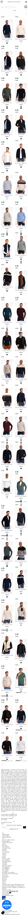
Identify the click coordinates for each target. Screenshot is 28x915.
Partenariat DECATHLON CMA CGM (10, 873)
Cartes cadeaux (5, 876)
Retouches (4, 879)
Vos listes (4, 853)
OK (24, 827)
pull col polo (24, 779)
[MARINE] (7, 43)
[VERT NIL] (21, 263)
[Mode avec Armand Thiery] (14, 2)
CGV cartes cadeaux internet (8, 840)
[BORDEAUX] (21, 261)
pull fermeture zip (16, 806)
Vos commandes (5, 852)
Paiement (4, 854)
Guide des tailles (5, 835)
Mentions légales (6, 841)
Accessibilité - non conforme (8, 872)
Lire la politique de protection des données (9, 909)
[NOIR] (7, 74)
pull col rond (4, 780)
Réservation (4, 877)
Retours (4, 857)
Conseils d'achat (5, 834)
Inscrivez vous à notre (14, 825)
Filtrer (14, 10)
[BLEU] (21, 259)
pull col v (23, 780)
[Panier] (26, 1)
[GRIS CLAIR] (7, 198)
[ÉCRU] (21, 625)
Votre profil (4, 850)
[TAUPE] (7, 383)
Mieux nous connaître (7, 865)
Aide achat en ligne (6, 858)
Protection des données (7, 842)
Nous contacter (5, 846)
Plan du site (4, 845)
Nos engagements (6, 867)
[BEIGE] (21, 43)
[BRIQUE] (21, 383)
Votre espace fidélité (6, 861)
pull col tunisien (11, 780)
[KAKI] (7, 468)
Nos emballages (5, 868)
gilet (7, 773)
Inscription (4, 849)
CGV (3, 838)
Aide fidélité (4, 862)
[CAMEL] (21, 294)
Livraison (4, 856)
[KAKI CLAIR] (7, 106)
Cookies (4, 844)
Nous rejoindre (5, 869)
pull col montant (16, 779)
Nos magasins (5, 871)
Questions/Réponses (6, 837)
